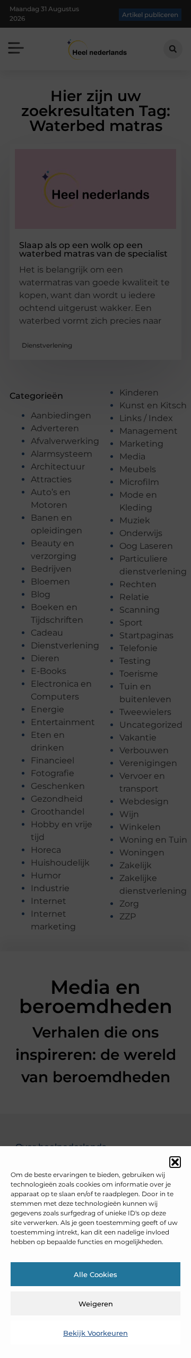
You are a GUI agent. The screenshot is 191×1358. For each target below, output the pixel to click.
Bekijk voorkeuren (95, 1333)
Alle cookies (95, 1274)
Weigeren (96, 1303)
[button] (175, 1162)
